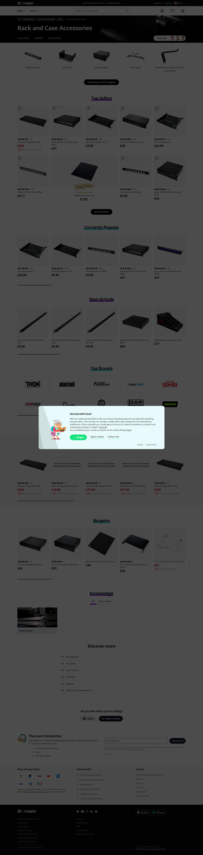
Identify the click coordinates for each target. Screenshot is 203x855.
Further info (113, 436)
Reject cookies (97, 436)
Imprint (140, 444)
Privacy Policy (151, 444)
